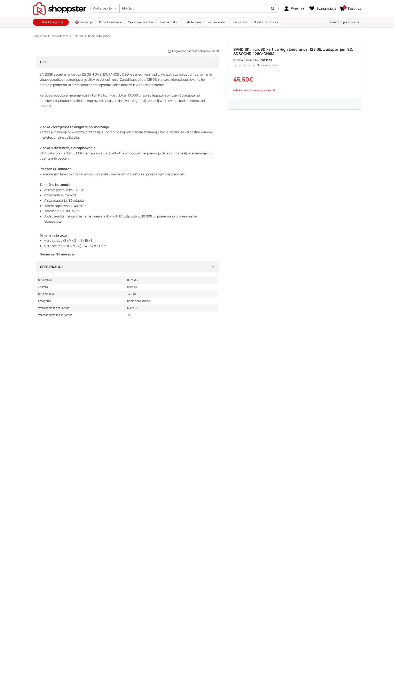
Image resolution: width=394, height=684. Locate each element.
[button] (104, 8)
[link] (294, 8)
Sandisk (238, 60)
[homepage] (59, 8)
